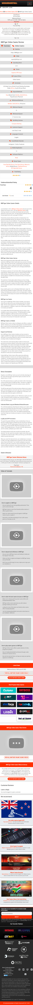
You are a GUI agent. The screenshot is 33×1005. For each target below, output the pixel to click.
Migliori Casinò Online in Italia (9, 847)
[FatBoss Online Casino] (24, 690)
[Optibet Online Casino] (24, 711)
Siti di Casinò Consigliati (16, 846)
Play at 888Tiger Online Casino (16, 677)
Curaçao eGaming (16, 123)
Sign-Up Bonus (5, 874)
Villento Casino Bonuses (16, 872)
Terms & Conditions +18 (16, 466)
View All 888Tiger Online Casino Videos (16, 757)
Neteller (17, 95)
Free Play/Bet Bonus (8, 164)
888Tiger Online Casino (17, 209)
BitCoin (13, 88)
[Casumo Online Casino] (8, 690)
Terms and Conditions (8, 970)
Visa (7, 95)
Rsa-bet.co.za (6, 900)
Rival (16, 157)
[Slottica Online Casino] (8, 704)
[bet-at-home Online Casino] (24, 718)
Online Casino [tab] (19, 46)
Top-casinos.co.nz (7, 821)
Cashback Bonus (22, 166)
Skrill (21, 95)
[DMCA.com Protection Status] (8, 975)
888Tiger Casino (22, 210)
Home (1, 11)
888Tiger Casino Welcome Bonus (16, 457)
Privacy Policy (8, 969)
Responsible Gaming (8, 973)
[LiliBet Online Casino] (8, 711)
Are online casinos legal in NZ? (16, 820)
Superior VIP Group (17, 72)
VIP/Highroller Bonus (16, 168)
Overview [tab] (7, 46)
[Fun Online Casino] (24, 704)
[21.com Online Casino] (24, 697)
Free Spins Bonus (19, 164)
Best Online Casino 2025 (11, 11)
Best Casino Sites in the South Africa (16, 899)
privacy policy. (24, 920)
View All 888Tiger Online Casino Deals (16, 673)
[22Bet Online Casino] (8, 697)
